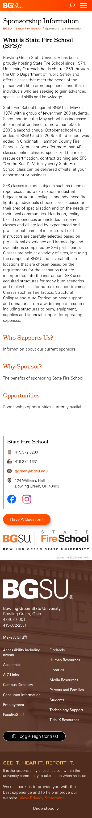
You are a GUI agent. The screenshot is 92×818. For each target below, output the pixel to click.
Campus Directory (18, 684)
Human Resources (65, 660)
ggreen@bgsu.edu (31, 471)
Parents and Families (67, 690)
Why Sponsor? (22, 367)
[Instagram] (26, 499)
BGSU (7, 28)
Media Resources (64, 680)
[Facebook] (11, 499)
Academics (12, 664)
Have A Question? (26, 519)
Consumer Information (22, 695)
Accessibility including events (21, 652)
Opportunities (21, 396)
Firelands (57, 650)
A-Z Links (11, 675)
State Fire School (28, 28)
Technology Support (66, 710)
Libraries (57, 670)
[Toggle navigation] (84, 5)
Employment (13, 704)
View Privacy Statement (42, 797)
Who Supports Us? (28, 338)
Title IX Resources (64, 720)
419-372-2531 (15, 625)
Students (57, 700)
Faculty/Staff (13, 714)
